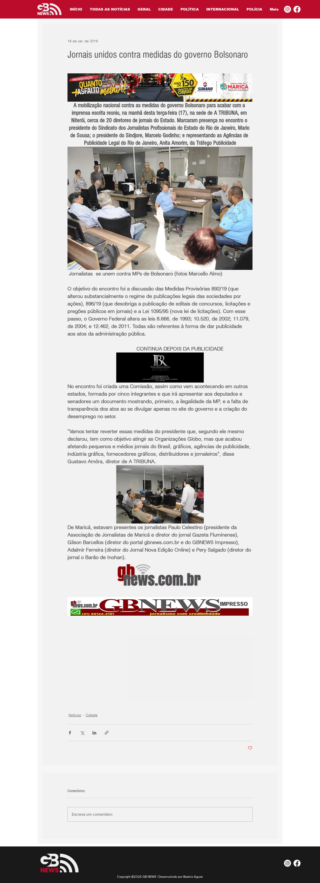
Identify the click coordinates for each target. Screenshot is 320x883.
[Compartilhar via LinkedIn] (94, 732)
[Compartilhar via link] (106, 732)
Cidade (92, 715)
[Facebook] (297, 9)
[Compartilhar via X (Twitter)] (82, 732)
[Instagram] (287, 9)
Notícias (74, 715)
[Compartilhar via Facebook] (70, 732)
